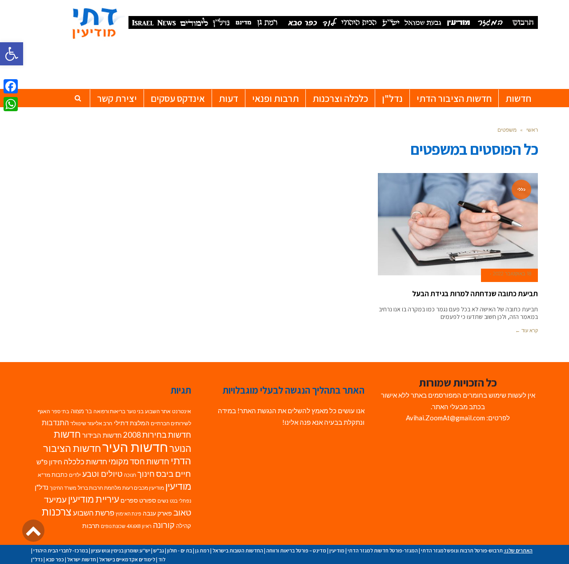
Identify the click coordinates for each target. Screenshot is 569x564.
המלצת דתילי (131, 423)
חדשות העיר (135, 447)
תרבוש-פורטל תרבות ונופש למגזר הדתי (462, 550)
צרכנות (57, 512)
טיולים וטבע (102, 474)
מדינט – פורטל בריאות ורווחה (296, 550)
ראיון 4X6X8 (139, 526)
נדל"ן (41, 487)
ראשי (532, 129)
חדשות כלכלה (85, 461)
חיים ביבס (173, 473)
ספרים (129, 500)
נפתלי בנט (180, 501)
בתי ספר (60, 411)
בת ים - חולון (179, 550)
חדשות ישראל (81, 559)
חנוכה (130, 475)
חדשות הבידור (102, 435)
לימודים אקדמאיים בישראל (127, 559)
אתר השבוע (158, 411)
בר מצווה (81, 411)
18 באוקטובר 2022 (512, 273)
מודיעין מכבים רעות (143, 487)
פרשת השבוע (93, 512)
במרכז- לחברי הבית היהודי (60, 550)
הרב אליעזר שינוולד (91, 423)
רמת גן (202, 550)
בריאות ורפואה (109, 411)
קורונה (164, 525)
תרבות (91, 525)
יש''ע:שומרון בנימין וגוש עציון (120, 550)
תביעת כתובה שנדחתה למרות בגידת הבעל (475, 293)
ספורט (147, 500)
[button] (11, 53)
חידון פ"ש (49, 462)
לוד (161, 559)
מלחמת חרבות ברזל (99, 487)
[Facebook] (11, 86)
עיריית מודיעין (93, 499)
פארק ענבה (157, 513)
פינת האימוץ (128, 513)
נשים (162, 500)
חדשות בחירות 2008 (157, 434)
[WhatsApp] (11, 104)
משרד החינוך (63, 488)
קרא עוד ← (526, 330)
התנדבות (55, 423)
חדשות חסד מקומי (138, 461)
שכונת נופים (113, 526)
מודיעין (178, 485)
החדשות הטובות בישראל (237, 550)
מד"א (44, 474)
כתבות (60, 474)
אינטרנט (181, 411)
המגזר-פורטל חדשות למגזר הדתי (383, 550)
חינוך (146, 474)
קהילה (183, 525)
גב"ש (158, 550)
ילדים (75, 474)
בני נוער (135, 411)
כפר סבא (55, 559)
